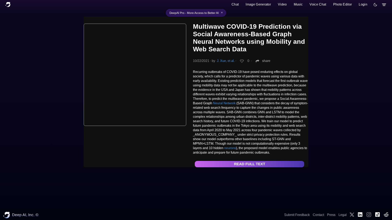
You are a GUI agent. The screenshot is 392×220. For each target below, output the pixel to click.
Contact (318, 215)
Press (331, 215)
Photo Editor (342, 4)
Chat (235, 4)
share (266, 61)
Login (363, 4)
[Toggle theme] (375, 4)
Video (282, 4)
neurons (230, 148)
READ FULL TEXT (249, 164)
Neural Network (224, 103)
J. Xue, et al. (226, 61)
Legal (343, 215)
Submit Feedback (297, 215)
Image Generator (258, 4)
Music (298, 4)
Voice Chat (318, 4)
